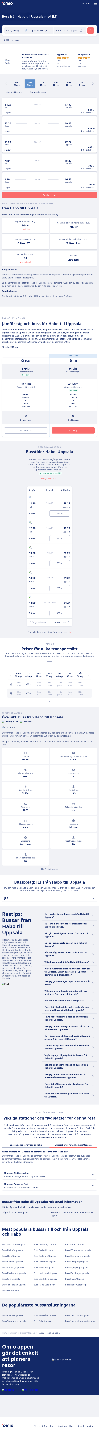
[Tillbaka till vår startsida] (7, 3)
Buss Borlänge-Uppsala (45, 1256)
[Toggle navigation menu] (95, 3)
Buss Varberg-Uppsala (13, 1267)
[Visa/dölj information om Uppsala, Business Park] (93, 1185)
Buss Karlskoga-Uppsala (77, 1273)
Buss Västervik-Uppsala (45, 1261)
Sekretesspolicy (85, 1426)
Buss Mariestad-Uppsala (14, 1273)
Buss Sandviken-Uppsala (45, 1279)
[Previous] (10, 675)
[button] (60, 30)
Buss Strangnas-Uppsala (14, 1321)
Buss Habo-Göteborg (75, 1284)
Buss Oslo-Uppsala (11, 1256)
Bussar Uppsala (27, 1332)
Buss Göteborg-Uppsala (45, 1244)
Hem (4, 1332)
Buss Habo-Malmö (11, 1290)
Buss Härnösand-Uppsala (77, 1256)
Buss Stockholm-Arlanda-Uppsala (81, 1321)
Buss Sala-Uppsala (11, 1279)
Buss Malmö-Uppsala (12, 1250)
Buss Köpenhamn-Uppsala (78, 1250)
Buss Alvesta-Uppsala (44, 1267)
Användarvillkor (65, 1426)
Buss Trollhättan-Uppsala (14, 1284)
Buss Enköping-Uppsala (76, 1261)
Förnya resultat (47, 478)
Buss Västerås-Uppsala (45, 1315)
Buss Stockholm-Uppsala (14, 1244)
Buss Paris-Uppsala (74, 1244)
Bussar (13, 1332)
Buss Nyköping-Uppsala (76, 1267)
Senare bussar (60, 622)
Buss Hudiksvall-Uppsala (45, 1273)
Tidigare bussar (39, 622)
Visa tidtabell (25, 262)
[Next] (93, 83)
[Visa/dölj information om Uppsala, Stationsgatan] (93, 1174)
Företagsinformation (44, 1426)
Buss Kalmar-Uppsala (12, 1261)
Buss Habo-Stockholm (44, 1284)
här (69, 632)
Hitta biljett (25, 229)
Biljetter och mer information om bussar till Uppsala (72, 1214)
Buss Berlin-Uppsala (43, 1250)
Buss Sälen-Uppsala (74, 1279)
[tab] (14, 92)
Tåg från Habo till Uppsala (15, 1212)
